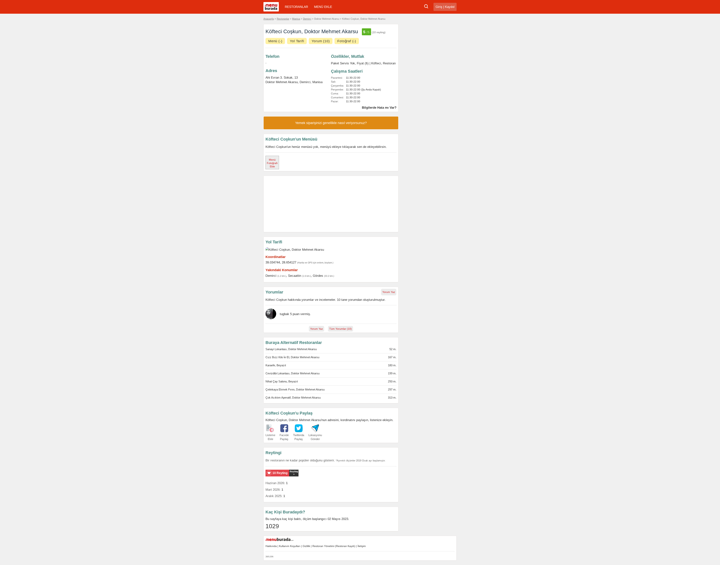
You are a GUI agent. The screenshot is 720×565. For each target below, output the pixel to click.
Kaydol (449, 7)
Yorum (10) (321, 41)
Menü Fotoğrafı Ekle (272, 163)
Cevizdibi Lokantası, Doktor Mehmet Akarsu (293, 373)
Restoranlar (283, 18)
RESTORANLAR (296, 7)
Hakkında (271, 546)
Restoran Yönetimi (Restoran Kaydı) (333, 546)
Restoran (389, 63)
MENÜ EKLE (323, 7)
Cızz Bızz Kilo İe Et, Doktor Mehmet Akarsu (292, 357)
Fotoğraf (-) (346, 41)
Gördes (318, 275)
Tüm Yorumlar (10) (340, 328)
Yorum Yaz (388, 291)
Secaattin (294, 275)
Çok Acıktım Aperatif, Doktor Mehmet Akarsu (293, 397)
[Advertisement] (331, 204)
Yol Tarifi (297, 41)
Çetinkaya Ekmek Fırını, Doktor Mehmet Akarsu (295, 389)
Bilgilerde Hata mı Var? (379, 107)
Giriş (439, 7)
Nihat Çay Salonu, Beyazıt (282, 381)
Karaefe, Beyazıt (276, 365)
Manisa (296, 18)
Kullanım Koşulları (289, 546)
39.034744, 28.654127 (281, 262)
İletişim (362, 546)
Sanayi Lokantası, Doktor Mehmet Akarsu (291, 349)
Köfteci (376, 63)
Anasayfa (268, 18)
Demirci (307, 18)
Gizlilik (306, 546)
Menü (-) (275, 41)
